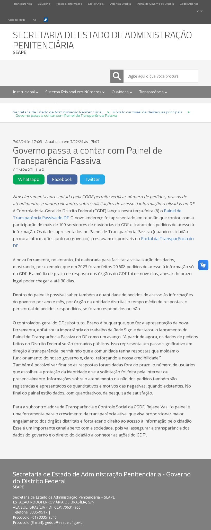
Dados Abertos (189, 3)
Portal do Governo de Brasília (155, 3)
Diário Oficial (96, 3)
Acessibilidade (16, 19)
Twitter (92, 179)
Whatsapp (28, 179)
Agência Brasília (120, 3)
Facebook (62, 179)
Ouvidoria (44, 3)
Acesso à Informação (69, 3)
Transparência (23, 3)
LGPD (199, 11)
